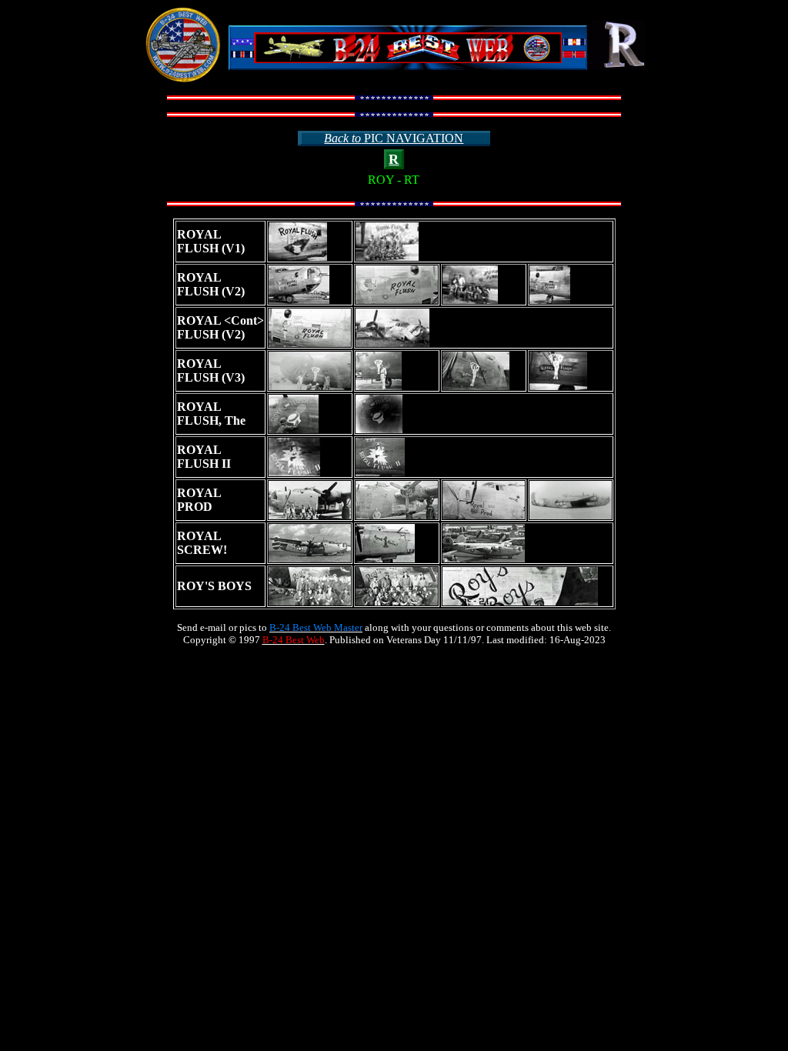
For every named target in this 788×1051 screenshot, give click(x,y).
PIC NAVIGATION (393, 138)
